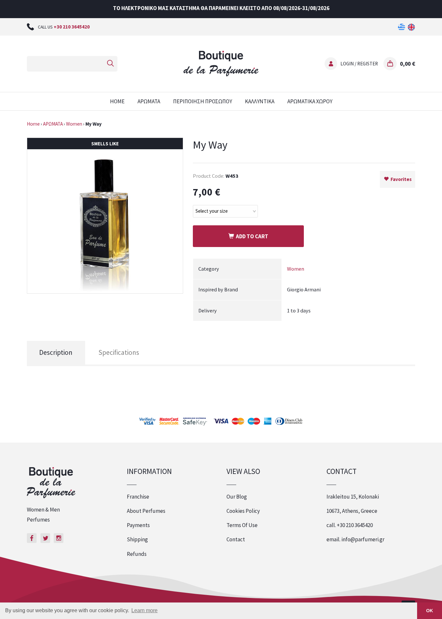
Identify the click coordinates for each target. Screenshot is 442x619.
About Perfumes (146, 510)
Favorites (400, 179)
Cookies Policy (243, 510)
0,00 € (407, 63)
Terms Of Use (242, 525)
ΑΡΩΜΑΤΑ (149, 101)
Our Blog (237, 496)
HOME (117, 101)
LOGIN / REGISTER (359, 64)
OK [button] (429, 610)
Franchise (138, 496)
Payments (138, 525)
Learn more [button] (144, 610)
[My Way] (105, 215)
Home (33, 124)
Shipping (137, 539)
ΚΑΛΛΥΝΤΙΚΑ (259, 101)
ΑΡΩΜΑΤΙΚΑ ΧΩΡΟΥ (309, 101)
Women (74, 124)
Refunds (137, 553)
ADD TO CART (251, 236)
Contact (236, 539)
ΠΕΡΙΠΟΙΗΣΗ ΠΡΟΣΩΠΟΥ (202, 101)
